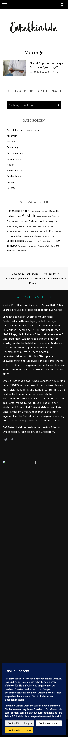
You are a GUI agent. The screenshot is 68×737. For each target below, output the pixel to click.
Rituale (32, 236)
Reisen (10, 182)
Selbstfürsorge (40, 241)
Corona (56, 216)
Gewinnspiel (42, 226)
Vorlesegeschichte (24, 246)
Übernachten (21, 251)
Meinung (11, 236)
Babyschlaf (54, 211)
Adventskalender (18, 211)
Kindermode (26, 231)
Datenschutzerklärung (25, 273)
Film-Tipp (56, 222)
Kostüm (49, 231)
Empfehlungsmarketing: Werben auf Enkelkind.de (34, 278)
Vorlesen (34, 246)
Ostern (18, 236)
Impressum (49, 273)
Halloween (50, 226)
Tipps (57, 240)
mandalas (57, 231)
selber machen (30, 241)
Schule (38, 236)
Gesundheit (33, 226)
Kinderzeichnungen (38, 231)
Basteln (11, 141)
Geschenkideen (15, 153)
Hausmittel (11, 231)
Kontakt (34, 283)
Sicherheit (50, 241)
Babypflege (45, 211)
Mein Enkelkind (15, 170)
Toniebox (12, 245)
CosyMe (11, 221)
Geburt (9, 226)
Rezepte (11, 187)
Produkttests (14, 176)
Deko (17, 222)
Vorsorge (41, 246)
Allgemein (12, 135)
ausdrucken (34, 211)
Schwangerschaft (48, 236)
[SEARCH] (57, 105)
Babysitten (14, 216)
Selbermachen (15, 240)
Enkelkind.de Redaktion (46, 72)
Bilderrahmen (42, 217)
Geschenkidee (23, 226)
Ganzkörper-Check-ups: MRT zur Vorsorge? (47, 65)
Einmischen (24, 222)
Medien (10, 164)
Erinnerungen (14, 147)
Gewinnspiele (14, 158)
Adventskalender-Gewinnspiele (23, 129)
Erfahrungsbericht (37, 221)
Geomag (15, 226)
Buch (49, 217)
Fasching (49, 222)
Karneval (18, 231)
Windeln (11, 250)
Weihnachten (52, 245)
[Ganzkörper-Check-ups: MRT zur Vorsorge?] (14, 68)
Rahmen (26, 236)
